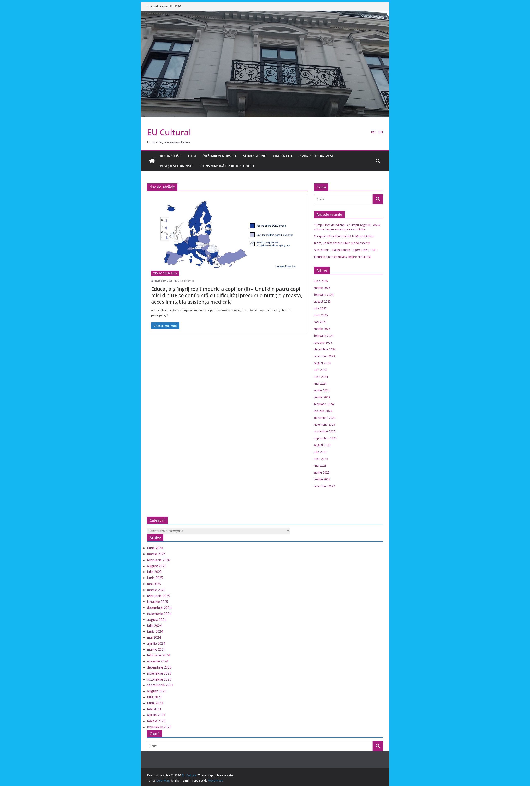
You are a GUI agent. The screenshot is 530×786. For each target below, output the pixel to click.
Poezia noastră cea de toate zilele (227, 166)
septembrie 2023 (325, 438)
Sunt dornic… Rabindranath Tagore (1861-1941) (346, 250)
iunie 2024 (321, 377)
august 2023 (322, 445)
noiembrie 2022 (324, 486)
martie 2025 (322, 329)
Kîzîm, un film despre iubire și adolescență (342, 243)
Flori (192, 156)
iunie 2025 (321, 315)
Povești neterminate (176, 166)
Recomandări (170, 156)
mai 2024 (320, 383)
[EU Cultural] (265, 13)
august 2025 (322, 301)
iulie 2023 (320, 452)
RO (373, 132)
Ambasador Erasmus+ (317, 156)
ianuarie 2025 (323, 342)
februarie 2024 (324, 404)
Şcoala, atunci (255, 156)
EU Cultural (169, 132)
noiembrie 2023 (324, 424)
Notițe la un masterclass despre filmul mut (342, 257)
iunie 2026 (321, 281)
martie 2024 (322, 397)
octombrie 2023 (324, 431)
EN (380, 132)
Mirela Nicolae (186, 280)
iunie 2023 (321, 459)
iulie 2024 (320, 370)
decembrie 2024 (325, 349)
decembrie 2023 (325, 418)
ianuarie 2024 (323, 411)
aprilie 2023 (321, 472)
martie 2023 (322, 479)
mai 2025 (320, 322)
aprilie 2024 (321, 390)
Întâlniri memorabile (220, 156)
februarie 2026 (324, 295)
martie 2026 (322, 288)
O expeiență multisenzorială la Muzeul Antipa (344, 236)
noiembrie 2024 (324, 356)
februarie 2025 (324, 336)
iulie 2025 (320, 308)
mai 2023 (320, 465)
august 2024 (322, 363)
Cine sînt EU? (283, 156)
